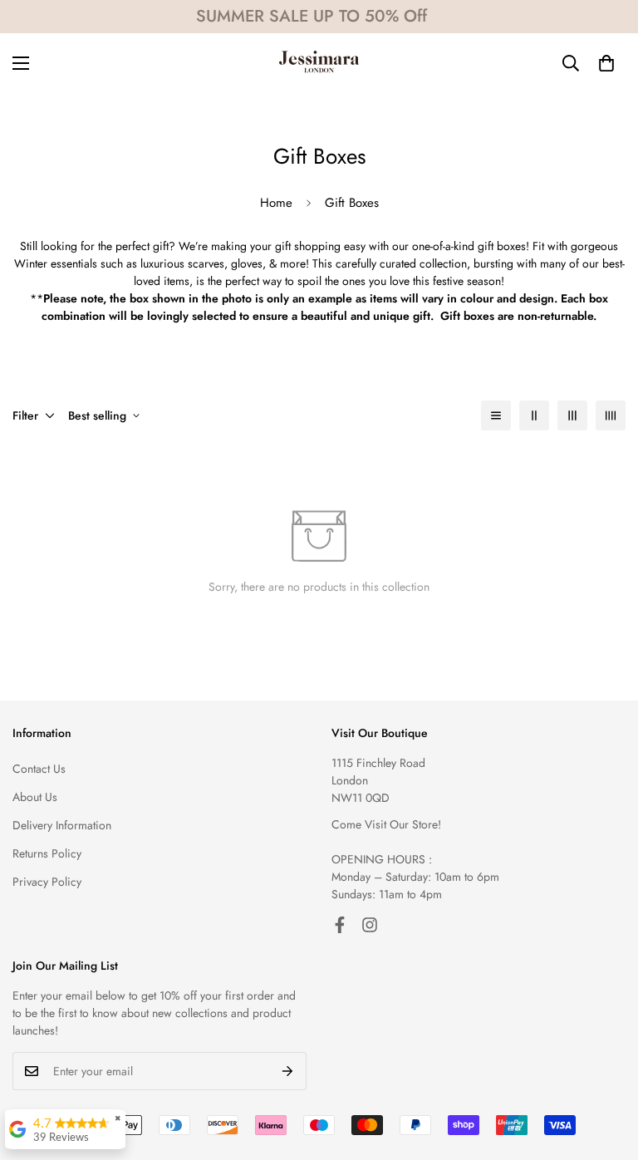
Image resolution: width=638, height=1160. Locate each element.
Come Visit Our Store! (386, 824)
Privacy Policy (46, 881)
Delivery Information (61, 825)
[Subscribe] (288, 1071)
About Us (34, 797)
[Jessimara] (319, 63)
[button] (606, 63)
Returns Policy (46, 853)
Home (276, 203)
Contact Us (39, 768)
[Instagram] (369, 925)
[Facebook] (339, 925)
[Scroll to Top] (605, 1069)
